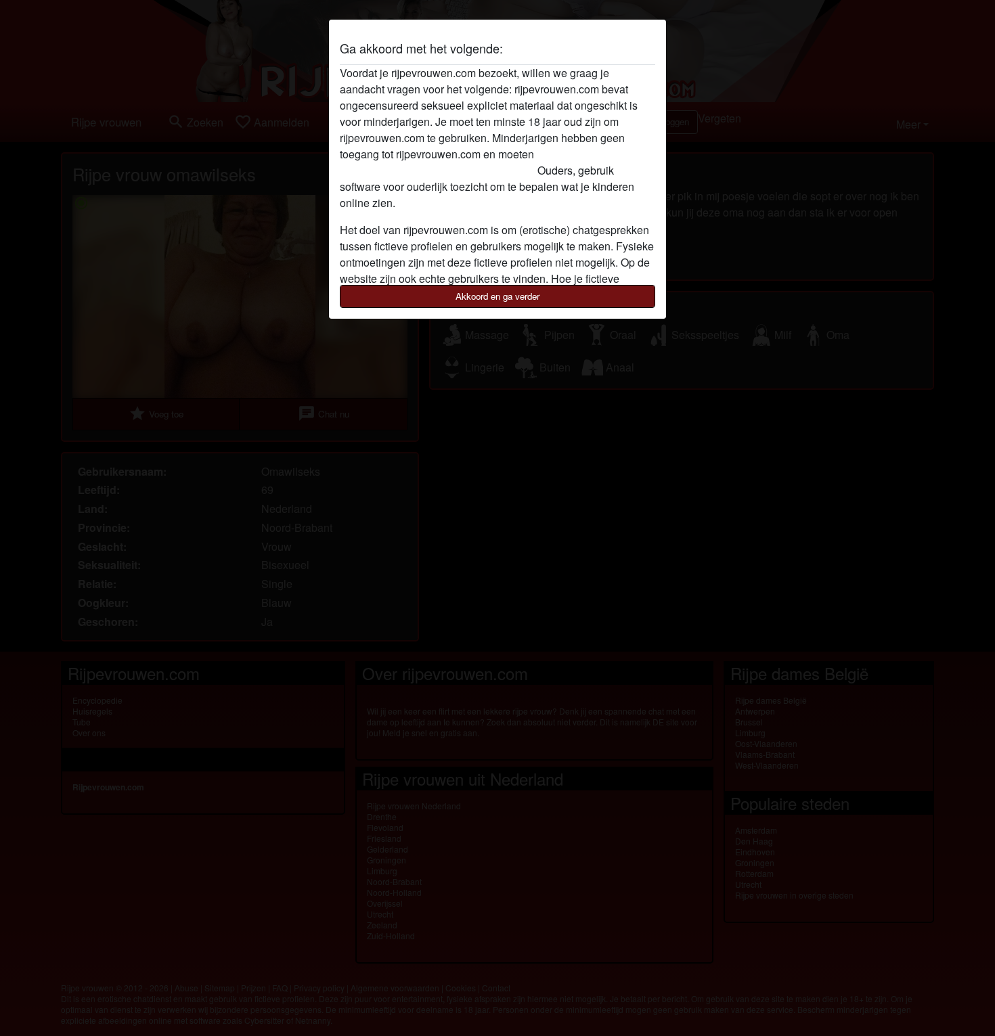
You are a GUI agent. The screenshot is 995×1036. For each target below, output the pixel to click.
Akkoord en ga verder (497, 296)
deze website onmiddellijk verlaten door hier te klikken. (470, 162)
